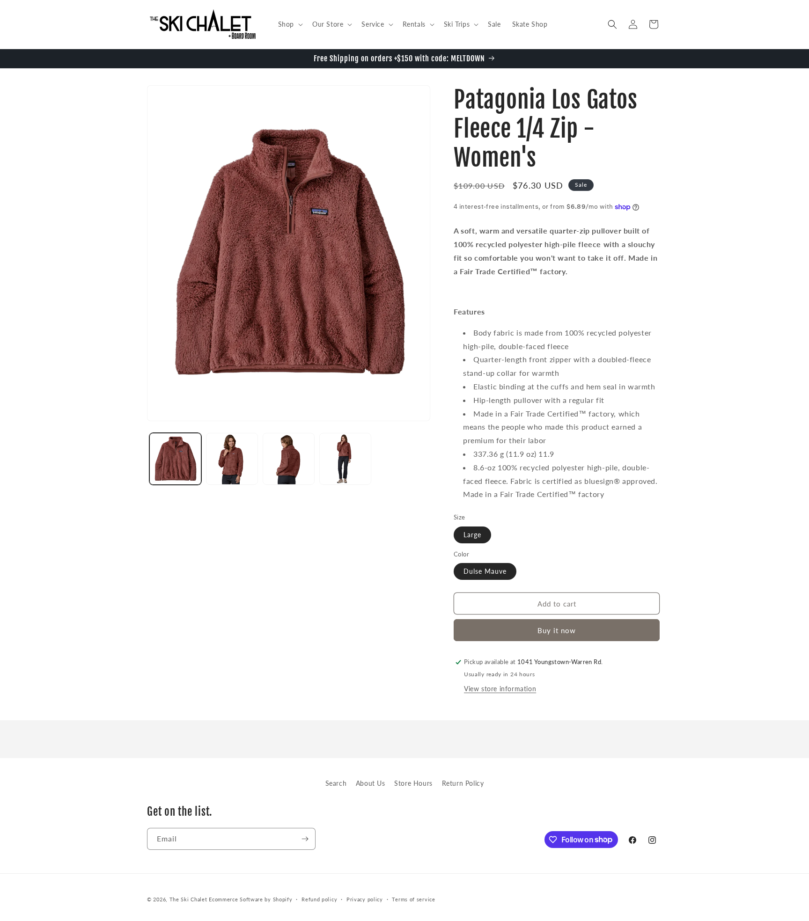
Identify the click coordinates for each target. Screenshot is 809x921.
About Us (370, 783)
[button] (289, 24)
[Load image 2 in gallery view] (232, 459)
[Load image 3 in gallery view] (289, 459)
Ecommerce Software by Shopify (250, 899)
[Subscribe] (304, 839)
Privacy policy (364, 899)
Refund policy (319, 899)
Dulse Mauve (485, 571)
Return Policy (463, 783)
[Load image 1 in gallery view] (175, 459)
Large (472, 535)
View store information (500, 689)
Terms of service (413, 899)
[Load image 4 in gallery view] (345, 459)
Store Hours (413, 783)
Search (336, 783)
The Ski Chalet (188, 899)
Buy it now (556, 630)
